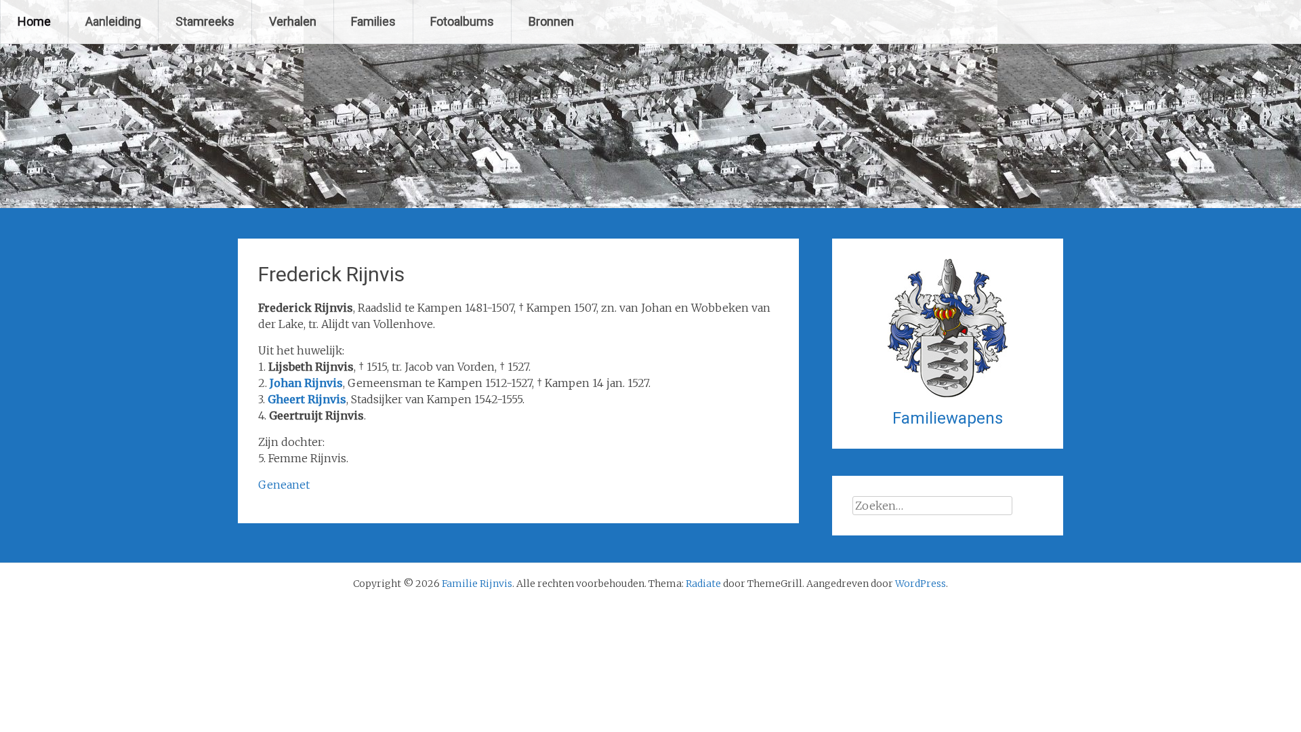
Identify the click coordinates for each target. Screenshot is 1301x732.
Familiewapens (947, 418)
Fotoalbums (462, 21)
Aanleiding (113, 21)
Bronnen (551, 21)
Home (34, 21)
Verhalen (292, 21)
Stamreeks (204, 21)
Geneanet (284, 484)
